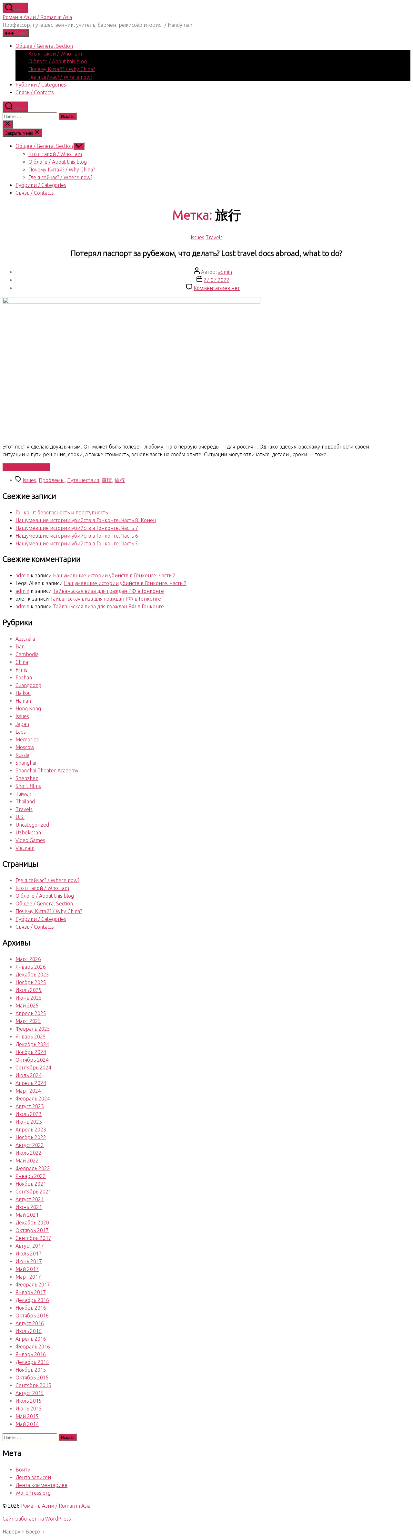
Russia (22, 755)
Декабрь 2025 (32, 974)
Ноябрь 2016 (30, 1308)
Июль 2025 (28, 990)
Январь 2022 (30, 1176)
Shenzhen (26, 778)
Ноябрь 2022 (30, 1137)
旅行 (120, 480)
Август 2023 (29, 1106)
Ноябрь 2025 (30, 982)
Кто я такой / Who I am (55, 54)
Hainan (23, 701)
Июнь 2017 (28, 1261)
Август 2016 (29, 1323)
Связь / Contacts (34, 92)
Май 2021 (27, 1215)
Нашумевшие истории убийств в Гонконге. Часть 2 (114, 575)
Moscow (24, 747)
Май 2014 (27, 1424)
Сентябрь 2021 (33, 1191)
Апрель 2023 (30, 1129)
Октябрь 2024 (32, 1060)
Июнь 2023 (28, 1122)
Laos (20, 732)
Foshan (23, 677)
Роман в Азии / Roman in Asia (37, 17)
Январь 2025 (30, 1036)
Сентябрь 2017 (33, 1238)
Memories (27, 739)
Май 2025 (27, 1005)
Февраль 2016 (32, 1346)
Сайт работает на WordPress (37, 1519)
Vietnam (25, 848)
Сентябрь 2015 (33, 1385)
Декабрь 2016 (32, 1300)
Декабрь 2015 (32, 1362)
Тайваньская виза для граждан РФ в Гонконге (108, 591)
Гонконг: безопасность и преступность (61, 512)
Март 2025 (28, 1021)
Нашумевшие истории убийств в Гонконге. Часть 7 (76, 528)
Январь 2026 (30, 967)
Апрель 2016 (30, 1339)
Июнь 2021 (28, 1207)
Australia (25, 639)
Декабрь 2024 (32, 1044)
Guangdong (28, 685)
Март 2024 (28, 1091)
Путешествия (83, 480)
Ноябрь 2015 (30, 1370)
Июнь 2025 (28, 998)
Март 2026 (28, 959)
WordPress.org (33, 1493)
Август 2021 (29, 1199)
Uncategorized (32, 825)
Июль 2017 (28, 1253)
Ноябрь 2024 (30, 1052)
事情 (107, 480)
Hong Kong (28, 708)
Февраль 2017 (32, 1284)
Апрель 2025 (30, 1013)
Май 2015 (27, 1416)
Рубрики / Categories (40, 85)
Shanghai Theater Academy (46, 770)
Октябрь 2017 (32, 1230)
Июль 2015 (28, 1401)
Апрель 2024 (30, 1083)
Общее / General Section (44, 46)
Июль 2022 (28, 1153)
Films (21, 670)
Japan (22, 724)
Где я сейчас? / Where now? (60, 77)
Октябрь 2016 (32, 1315)
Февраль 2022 (32, 1168)
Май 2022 (27, 1160)
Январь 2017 (30, 1292)
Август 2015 (29, 1393)
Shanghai (25, 763)
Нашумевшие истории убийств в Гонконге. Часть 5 (76, 543)
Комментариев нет (217, 288)
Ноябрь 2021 (30, 1184)
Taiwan (23, 794)
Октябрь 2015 (32, 1377)
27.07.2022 (216, 280)
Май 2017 (27, 1269)
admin (225, 272)
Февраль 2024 (32, 1098)
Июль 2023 (28, 1114)
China (21, 662)
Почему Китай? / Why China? (61, 69)
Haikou (23, 693)
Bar (19, 646)
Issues (197, 237)
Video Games (30, 840)
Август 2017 (29, 1246)
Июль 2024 (28, 1075)
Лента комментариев (41, 1485)
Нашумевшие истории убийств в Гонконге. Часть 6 (76, 536)
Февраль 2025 (32, 1029)
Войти (23, 1469)
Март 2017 (28, 1277)
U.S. (20, 817)
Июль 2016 (28, 1331)
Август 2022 (29, 1145)
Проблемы (52, 480)
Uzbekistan (28, 832)
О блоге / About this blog (57, 61)
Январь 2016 (30, 1354)
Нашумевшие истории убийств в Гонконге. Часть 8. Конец (85, 520)
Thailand (25, 801)
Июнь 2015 (28, 1408)
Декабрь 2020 (32, 1222)
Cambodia (26, 654)
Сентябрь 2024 (33, 1067)
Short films (28, 786)
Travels (214, 237)
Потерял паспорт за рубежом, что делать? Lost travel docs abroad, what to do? (206, 253)
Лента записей (33, 1477)
